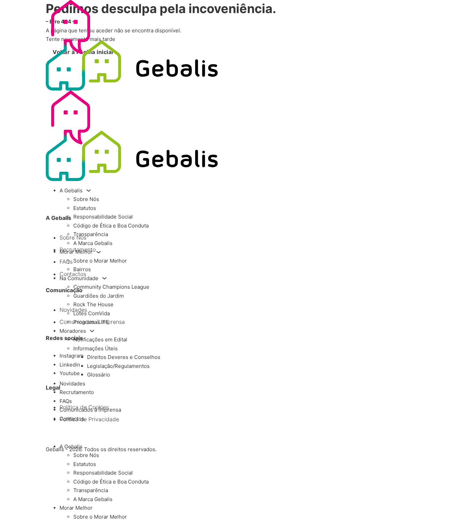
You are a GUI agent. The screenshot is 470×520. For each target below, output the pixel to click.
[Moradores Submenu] (92, 330)
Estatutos (84, 208)
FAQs (66, 401)
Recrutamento (77, 392)
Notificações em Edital (100, 339)
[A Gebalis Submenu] (88, 190)
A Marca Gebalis (93, 243)
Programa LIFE (91, 322)
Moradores (73, 331)
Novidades (72, 383)
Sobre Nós (86, 199)
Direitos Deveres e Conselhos (123, 357)
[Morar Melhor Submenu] (98, 252)
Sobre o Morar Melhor (100, 260)
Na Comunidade (79, 278)
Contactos (72, 418)
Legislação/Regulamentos (118, 366)
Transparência (90, 234)
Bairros (82, 269)
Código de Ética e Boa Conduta (111, 225)
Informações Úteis (95, 348)
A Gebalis (71, 190)
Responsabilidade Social (103, 216)
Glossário (98, 374)
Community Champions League (111, 287)
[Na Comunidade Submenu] (104, 278)
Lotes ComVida (91, 313)
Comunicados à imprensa (90, 409)
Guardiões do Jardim (98, 296)
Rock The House (93, 304)
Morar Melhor (76, 251)
